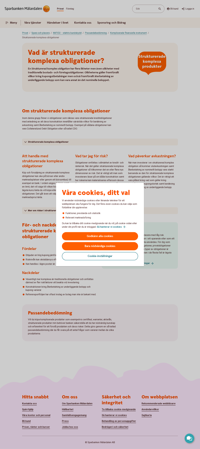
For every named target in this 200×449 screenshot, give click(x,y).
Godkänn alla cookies (100, 236)
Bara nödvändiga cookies (100, 246)
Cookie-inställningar (100, 256)
